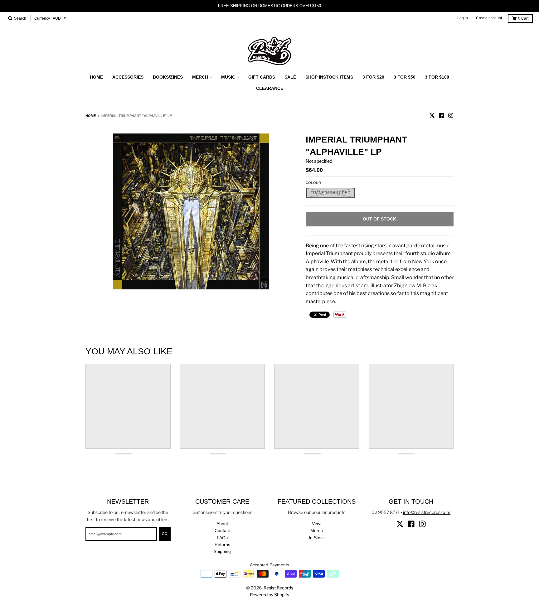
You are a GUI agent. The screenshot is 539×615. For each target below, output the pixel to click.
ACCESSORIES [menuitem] (127, 77)
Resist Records (278, 587)
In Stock (317, 537)
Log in (462, 18)
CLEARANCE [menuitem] (269, 88)
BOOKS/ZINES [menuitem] (168, 77)
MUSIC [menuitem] (228, 77)
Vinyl (316, 523)
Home (90, 116)
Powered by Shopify (269, 594)
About (222, 523)
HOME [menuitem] (96, 77)
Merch (316, 530)
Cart (523, 18)
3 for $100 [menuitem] (437, 77)
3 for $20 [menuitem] (373, 77)
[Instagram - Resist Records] (451, 115)
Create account (489, 18)
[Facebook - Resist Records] (441, 115)
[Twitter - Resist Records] (432, 115)
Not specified (319, 161)
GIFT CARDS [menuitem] (261, 77)
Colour (313, 183)
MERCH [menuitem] (200, 77)
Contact (222, 530)
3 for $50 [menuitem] (404, 77)
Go (165, 533)
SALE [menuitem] (290, 77)
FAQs (222, 537)
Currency (42, 18)
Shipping (222, 551)
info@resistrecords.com (426, 512)
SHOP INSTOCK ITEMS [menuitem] (329, 77)
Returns (222, 544)
